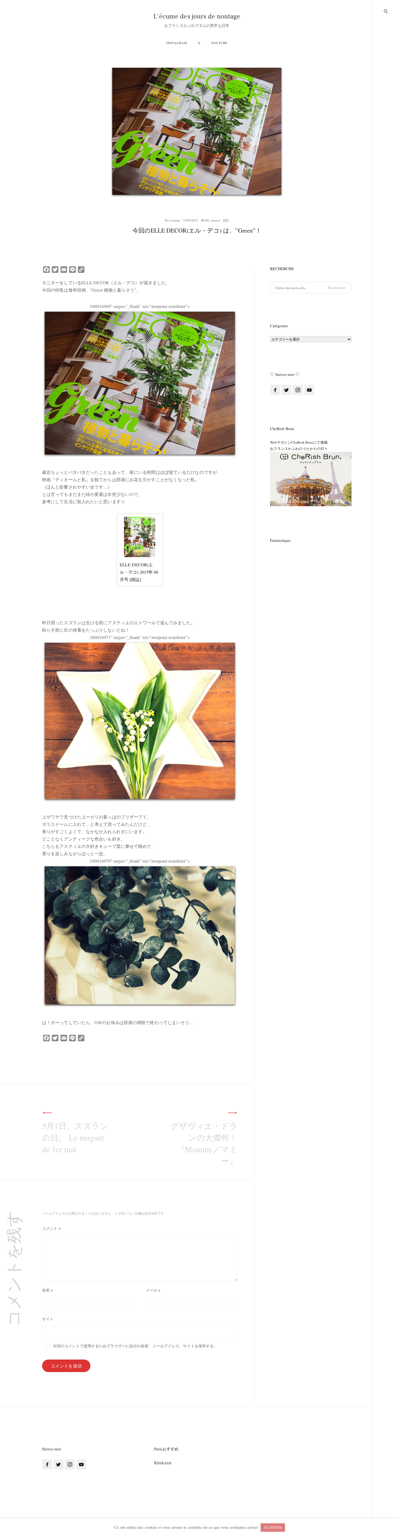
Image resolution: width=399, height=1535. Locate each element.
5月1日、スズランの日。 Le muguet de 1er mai (75, 1137)
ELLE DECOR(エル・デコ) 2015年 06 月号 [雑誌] (139, 572)
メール (153, 1290)
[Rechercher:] (311, 287)
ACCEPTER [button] (273, 1527)
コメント (51, 1228)
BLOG (205, 220)
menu (386, 11)
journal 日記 (220, 220)
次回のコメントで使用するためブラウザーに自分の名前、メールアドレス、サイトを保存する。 (135, 1346)
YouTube (219, 43)
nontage (175, 220)
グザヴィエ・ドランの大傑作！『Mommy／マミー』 (203, 1143)
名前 (47, 1290)
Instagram (176, 43)
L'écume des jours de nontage (196, 17)
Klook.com (162, 1462)
